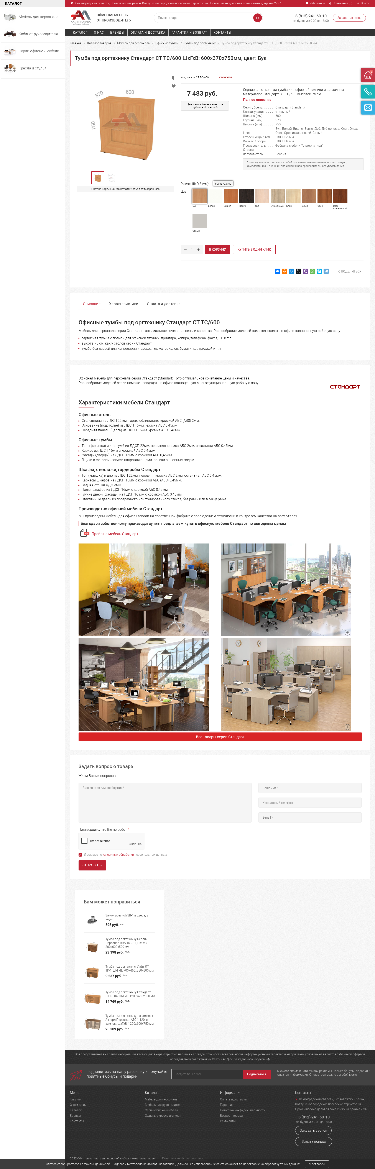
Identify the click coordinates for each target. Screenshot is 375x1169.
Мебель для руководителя (163, 1105)
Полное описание (257, 100)
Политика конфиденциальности (242, 1110)
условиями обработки (118, 854)
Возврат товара (231, 1115)
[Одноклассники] (284, 271)
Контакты (222, 32)
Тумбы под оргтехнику (200, 43)
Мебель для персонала (133, 43)
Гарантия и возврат (189, 32)
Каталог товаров (99, 43)
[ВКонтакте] (277, 271)
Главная (76, 43)
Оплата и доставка (148, 32)
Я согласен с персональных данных (125, 854)
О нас (99, 32)
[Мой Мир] (291, 271)
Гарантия (227, 1105)
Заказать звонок (349, 18)
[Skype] (319, 271)
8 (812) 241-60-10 (311, 16)
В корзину (217, 249)
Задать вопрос (314, 1141)
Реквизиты (228, 1121)
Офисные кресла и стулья (163, 1115)
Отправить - (92, 865)
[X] (298, 271)
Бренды (117, 32)
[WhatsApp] (312, 271)
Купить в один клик (254, 249)
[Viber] (305, 271)
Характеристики (123, 304)
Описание (91, 304)
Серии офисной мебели (161, 1110)
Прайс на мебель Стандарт (115, 534)
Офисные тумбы (166, 43)
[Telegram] (326, 271)
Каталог (80, 32)
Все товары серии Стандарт (220, 737)
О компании (78, 1105)
